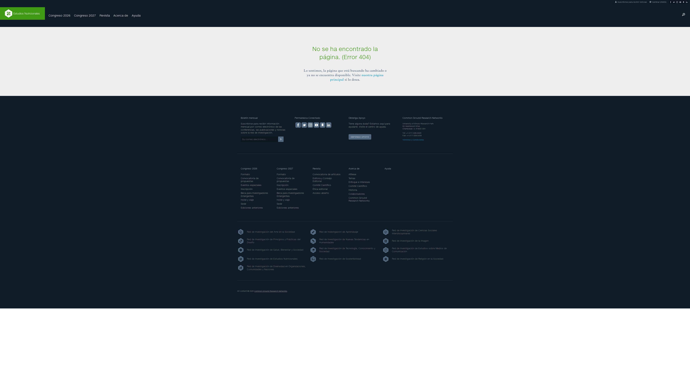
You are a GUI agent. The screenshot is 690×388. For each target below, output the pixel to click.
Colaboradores (357, 194)
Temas (352, 178)
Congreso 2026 (59, 15)
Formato (245, 174)
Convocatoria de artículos (327, 174)
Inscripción (246, 189)
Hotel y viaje (247, 199)
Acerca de (120, 15)
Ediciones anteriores (252, 207)
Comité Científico (322, 185)
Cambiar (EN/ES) (659, 2)
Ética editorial (320, 189)
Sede (243, 203)
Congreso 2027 (85, 15)
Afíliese (352, 174)
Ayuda (136, 15)
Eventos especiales (251, 185)
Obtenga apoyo (360, 137)
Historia (353, 190)
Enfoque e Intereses (359, 182)
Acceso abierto (321, 193)
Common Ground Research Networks (359, 199)
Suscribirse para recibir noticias (632, 2)
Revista (105, 15)
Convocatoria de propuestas (250, 180)
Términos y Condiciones (413, 140)
